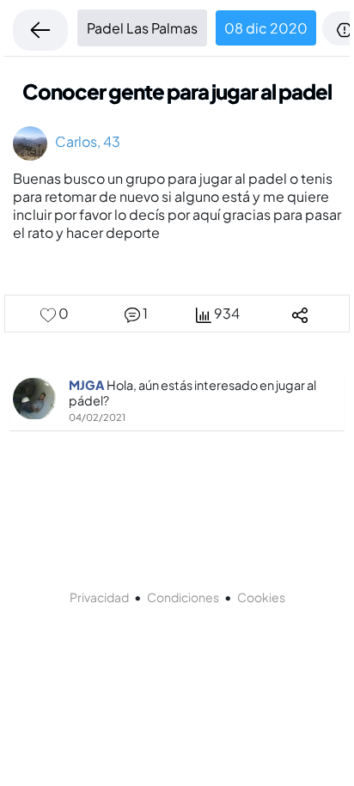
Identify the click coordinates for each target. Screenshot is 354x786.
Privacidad (99, 597)
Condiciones (183, 597)
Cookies (261, 597)
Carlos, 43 (83, 141)
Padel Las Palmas (142, 28)
